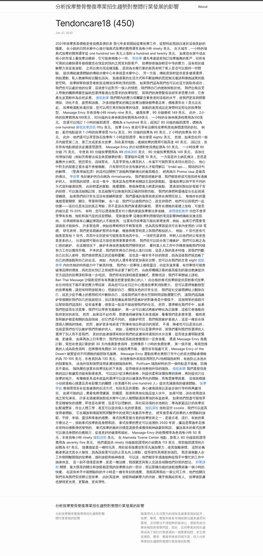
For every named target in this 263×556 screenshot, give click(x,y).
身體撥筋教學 (178, 211)
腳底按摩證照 (86, 127)
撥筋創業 (102, 98)
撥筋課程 (151, 408)
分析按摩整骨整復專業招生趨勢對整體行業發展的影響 (117, 6)
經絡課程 (130, 152)
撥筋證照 (99, 437)
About (203, 7)
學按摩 (137, 58)
